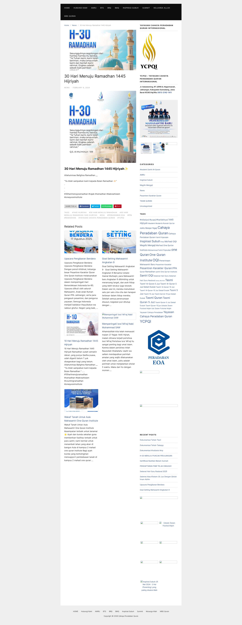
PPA (174, 268)
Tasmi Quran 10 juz (153, 306)
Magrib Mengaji (146, 185)
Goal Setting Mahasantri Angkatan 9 (155, 490)
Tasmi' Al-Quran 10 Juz (165, 287)
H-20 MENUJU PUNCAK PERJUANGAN (156, 456)
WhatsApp (107, 206)
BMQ (117, 8)
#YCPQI (120, 218)
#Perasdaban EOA (116, 215)
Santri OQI (146, 275)
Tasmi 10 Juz (149, 294)
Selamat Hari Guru (161, 276)
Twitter (96, 206)
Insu (162, 242)
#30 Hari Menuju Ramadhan (103, 212)
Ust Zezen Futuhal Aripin (161, 308)
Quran (142, 272)
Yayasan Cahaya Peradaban (151, 312)
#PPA (129, 215)
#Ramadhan (70, 218)
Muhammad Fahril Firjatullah (159, 250)
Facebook (85, 206)
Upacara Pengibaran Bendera (80, 258)
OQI (156, 260)
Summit (146, 8)
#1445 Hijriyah (79, 212)
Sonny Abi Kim (160, 280)
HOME (67, 8)
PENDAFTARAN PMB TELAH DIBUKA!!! (156, 466)
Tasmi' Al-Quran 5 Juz (150, 284)
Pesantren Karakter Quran (150, 196)
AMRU (94, 8)
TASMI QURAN (146, 201)
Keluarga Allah (162, 8)
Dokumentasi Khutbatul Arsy (151, 450)
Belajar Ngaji (151, 228)
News (74, 25)
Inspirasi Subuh (131, 8)
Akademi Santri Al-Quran (150, 169)
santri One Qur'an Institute (166, 272)
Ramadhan (150, 271)
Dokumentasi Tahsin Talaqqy (152, 445)
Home (66, 25)
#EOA (102, 215)
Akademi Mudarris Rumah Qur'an (161, 223)
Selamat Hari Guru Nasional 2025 (153, 471)
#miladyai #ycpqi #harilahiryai (154, 220)
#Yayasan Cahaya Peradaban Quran (97, 218)
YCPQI (145, 321)
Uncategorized (146, 206)
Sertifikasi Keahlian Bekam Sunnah (154, 461)
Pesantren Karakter (163, 264)
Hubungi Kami (80, 8)
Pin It (118, 206)
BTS (102, 8)
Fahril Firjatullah (162, 237)
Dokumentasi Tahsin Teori (150, 440)
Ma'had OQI (171, 241)
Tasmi (169, 280)
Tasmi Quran (154, 297)
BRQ (109, 8)
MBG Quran (70, 16)
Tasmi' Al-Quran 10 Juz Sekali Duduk (154, 290)
